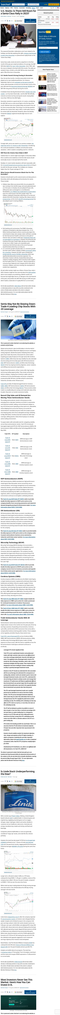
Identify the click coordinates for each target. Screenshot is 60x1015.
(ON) (2, 363)
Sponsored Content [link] (24, 312)
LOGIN (45, 4)
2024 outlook (31, 272)
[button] (58, 8)
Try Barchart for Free (54, 4)
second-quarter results (8, 919)
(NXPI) (17, 363)
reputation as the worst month (23, 82)
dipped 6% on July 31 (13, 917)
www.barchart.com (8, 139)
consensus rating (6, 952)
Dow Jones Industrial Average (19, 86)
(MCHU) (22, 565)
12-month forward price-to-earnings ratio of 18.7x (16, 165)
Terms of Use (41, 60)
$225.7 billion (16, 816)
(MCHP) (3, 365)
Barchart (9, 16)
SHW (30, 943)
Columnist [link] (22, 16)
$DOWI (14, 846)
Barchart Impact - (4, 312)
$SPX (39, 19)
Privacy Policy (49, 60)
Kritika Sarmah (18, 962)
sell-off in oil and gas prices (25, 199)
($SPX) (8, 66)
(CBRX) (22, 599)
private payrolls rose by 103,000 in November (15, 254)
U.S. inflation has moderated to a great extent (23, 191)
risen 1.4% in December (19, 66)
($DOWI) (30, 86)
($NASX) (9, 113)
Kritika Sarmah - (4, 776)
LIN (11, 818)
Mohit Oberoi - (4, 16)
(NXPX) (22, 499)
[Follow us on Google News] (18, 21)
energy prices (6, 199)
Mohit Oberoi (18, 286)
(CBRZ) (22, 608)
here (15, 294)
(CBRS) (7, 359)
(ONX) (20, 531)
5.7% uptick (20, 846)
